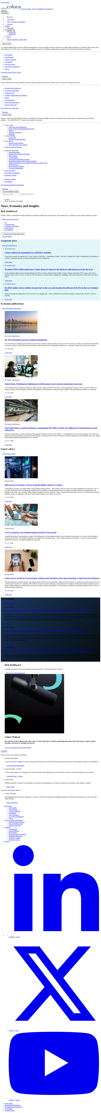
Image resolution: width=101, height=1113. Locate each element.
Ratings (11, 130)
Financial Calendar (14, 838)
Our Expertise (13, 809)
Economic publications (12, 226)
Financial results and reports (17, 834)
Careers (7, 841)
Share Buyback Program (16, 166)
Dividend (11, 134)
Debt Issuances (13, 164)
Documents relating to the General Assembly (22, 161)
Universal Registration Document (19, 159)
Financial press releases (16, 143)
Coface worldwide (14, 811)
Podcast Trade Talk (15, 825)
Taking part (12, 137)
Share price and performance (18, 127)
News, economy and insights (14, 820)
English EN (12, 32)
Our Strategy (13, 808)
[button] (9, 17)
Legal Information (14, 152)
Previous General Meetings (17, 139)
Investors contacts (14, 840)
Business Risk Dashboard (17, 822)
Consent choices (10, 1110)
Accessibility (9, 1109)
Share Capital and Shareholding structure (21, 129)
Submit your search (27, 194)
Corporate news (10, 224)
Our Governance (14, 815)
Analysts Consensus (15, 132)
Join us (11, 818)
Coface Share (13, 829)
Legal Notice (9, 1103)
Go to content (5, 2)
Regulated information (16, 836)
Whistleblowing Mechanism (13, 1107)
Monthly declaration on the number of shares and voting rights (28, 163)
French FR (12, 34)
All (6, 223)
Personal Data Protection (12, 1105)
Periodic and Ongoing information (19, 154)
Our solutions (9, 230)
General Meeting (14, 831)
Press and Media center (16, 824)
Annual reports (13, 157)
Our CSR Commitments (16, 817)
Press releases (13, 156)
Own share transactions (16, 168)
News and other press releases (18, 145)
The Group (8, 806)
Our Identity (12, 813)
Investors (7, 827)
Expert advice (9, 228)
